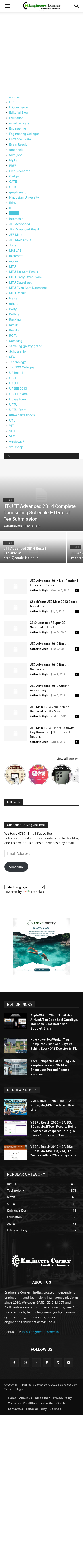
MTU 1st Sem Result (23, 272)
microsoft (16, 256)
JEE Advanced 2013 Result (49, 644)
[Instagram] (25, 1362)
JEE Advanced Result (24, 229)
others (13, 303)
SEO (12, 357)
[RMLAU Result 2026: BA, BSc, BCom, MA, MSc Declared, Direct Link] (15, 1106)
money (14, 261)
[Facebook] (14, 1362)
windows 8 (17, 441)
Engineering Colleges (24, 134)
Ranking (15, 319)
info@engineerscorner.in (40, 1332)
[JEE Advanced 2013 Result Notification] (15, 670)
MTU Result (17, 293)
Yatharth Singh (13, 525)
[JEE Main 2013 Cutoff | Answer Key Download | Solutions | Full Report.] (15, 733)
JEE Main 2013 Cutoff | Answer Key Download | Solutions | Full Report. (52, 732)
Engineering (17, 128)
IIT (11, 208)
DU (11, 102)
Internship (16, 218)
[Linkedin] (36, 1362)
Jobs (12, 245)
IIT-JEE (14, 213)
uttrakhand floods (22, 415)
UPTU (13, 404)
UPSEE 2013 (18, 388)
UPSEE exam (18, 394)
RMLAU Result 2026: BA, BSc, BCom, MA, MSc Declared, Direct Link (53, 1105)
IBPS (12, 203)
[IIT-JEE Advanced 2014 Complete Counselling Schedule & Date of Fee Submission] (41, 495)
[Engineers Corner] (41, 1261)
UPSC (13, 378)
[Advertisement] (41, 55)
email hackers (19, 123)
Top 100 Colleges (21, 367)
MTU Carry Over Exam (25, 277)
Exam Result (18, 144)
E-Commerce (18, 107)
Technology (17, 362)
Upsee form (17, 399)
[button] (7, 6)
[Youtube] (68, 1362)
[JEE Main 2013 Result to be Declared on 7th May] (15, 712)
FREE (12, 165)
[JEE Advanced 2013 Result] (15, 649)
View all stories (67, 759)
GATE (13, 181)
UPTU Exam (17, 410)
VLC (12, 436)
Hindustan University (24, 197)
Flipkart (14, 160)
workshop (16, 447)
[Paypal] (47, 1362)
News (13, 298)
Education (16, 118)
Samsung (16, 341)
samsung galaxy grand (25, 346)
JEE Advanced (19, 224)
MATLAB (15, 250)
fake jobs (15, 155)
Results (14, 330)
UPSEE (14, 383)
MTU (12, 266)
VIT (11, 426)
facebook (16, 149)
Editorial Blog (18, 112)
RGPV (13, 335)
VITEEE (14, 431)
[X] (58, 1362)
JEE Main (15, 234)
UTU (12, 420)
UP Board (16, 372)
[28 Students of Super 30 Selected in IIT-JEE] (15, 628)
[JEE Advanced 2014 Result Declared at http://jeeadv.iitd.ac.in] (33, 548)
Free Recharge (19, 171)
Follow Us (13, 802)
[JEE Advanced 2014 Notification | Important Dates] (15, 586)
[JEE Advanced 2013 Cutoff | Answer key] (15, 691)
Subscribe (16, 867)
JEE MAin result (20, 240)
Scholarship (17, 351)
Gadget (14, 176)
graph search (18, 192)
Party (13, 309)
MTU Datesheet (20, 282)
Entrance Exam (20, 139)
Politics (14, 314)
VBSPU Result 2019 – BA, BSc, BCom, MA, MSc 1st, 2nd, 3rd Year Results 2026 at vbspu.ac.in (53, 1151)
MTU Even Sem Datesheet (28, 288)
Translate (38, 892)
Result (13, 325)
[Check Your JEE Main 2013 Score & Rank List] (15, 607)
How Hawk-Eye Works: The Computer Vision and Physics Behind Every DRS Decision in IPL (53, 1044)
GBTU (13, 187)
